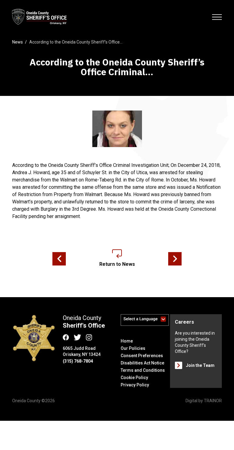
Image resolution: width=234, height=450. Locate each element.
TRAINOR (213, 400)
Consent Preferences (142, 355)
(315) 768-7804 (78, 361)
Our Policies (133, 348)
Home (127, 341)
